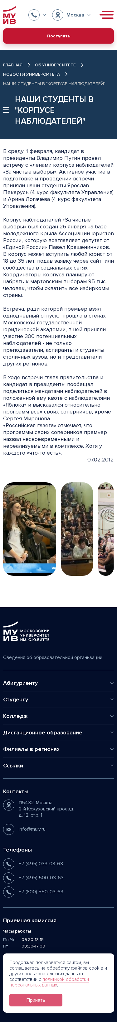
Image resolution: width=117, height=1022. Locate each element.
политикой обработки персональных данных (49, 982)
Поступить (58, 36)
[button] (37, 15)
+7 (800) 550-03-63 (41, 892)
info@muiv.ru (32, 829)
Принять (36, 1000)
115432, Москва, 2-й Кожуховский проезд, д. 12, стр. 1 (46, 809)
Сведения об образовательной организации (52, 657)
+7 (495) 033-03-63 (41, 864)
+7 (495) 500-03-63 (41, 878)
